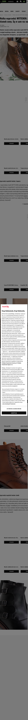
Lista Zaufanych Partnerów (8, 404)
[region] (14, 360)
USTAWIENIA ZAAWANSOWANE (14, 408)
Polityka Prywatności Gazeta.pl (9, 363)
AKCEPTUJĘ (14, 413)
